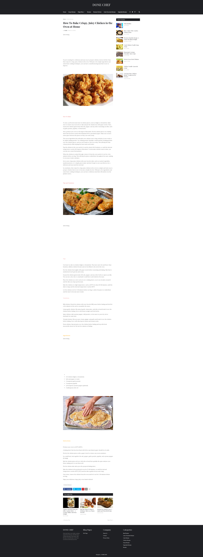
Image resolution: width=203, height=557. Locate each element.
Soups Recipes (126, 542)
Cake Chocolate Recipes (128, 535)
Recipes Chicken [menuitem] (97, 12)
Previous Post (67, 520)
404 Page (85, 533)
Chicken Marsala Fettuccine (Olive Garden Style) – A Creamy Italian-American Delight (70, 512)
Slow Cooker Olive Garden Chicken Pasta (131, 31)
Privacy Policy (106, 538)
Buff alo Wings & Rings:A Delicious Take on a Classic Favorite (87, 511)
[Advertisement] (88, 47)
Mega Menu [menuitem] (81, 12)
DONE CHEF (101, 5)
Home (64, 19)
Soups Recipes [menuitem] (71, 12)
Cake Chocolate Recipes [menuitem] (110, 12)
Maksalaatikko (127, 23)
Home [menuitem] (64, 12)
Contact (105, 535)
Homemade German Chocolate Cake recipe (130, 53)
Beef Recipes (126, 533)
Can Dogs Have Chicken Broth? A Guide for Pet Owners (130, 75)
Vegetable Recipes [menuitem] (122, 12)
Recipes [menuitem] (89, 12)
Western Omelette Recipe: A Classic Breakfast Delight (131, 38)
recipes (125, 547)
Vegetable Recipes (127, 545)
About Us (105, 533)
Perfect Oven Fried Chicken (131, 59)
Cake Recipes (126, 538)
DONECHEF (104, 554)
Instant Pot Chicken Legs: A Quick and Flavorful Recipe (104, 510)
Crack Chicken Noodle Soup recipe (131, 45)
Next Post (110, 520)
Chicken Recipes (70, 19)
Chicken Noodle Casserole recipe (131, 67)
